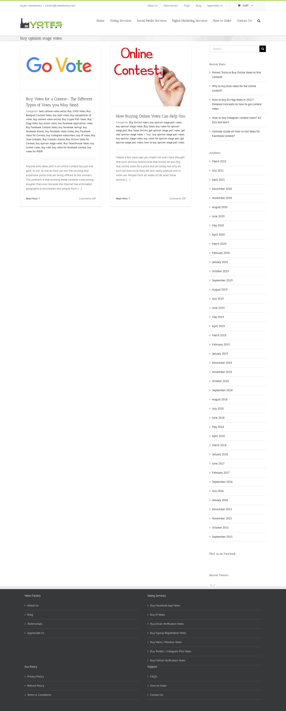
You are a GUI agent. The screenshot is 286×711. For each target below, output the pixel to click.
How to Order (158, 686)
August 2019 (219, 289)
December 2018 (222, 363)
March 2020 (219, 244)
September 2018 (222, 390)
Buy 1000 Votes (76, 111)
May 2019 (218, 317)
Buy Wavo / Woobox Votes (166, 642)
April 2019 (218, 326)
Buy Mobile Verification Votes (167, 660)
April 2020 (218, 234)
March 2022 (219, 161)
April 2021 (218, 180)
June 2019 (218, 308)
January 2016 (220, 500)
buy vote (46, 147)
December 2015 (222, 509)
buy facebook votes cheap (59, 131)
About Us (32, 605)
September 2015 (222, 537)
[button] (258, 20)
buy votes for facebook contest (69, 147)
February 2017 (221, 473)
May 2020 (218, 225)
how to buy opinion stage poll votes (164, 142)
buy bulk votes (61, 115)
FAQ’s (153, 676)
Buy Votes (149, 126)
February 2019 (221, 344)
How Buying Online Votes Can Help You (150, 116)
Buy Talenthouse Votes (76, 143)
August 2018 (219, 399)
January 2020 (220, 262)
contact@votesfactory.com (60, 5)
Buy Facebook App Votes (165, 605)
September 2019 (222, 280)
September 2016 (222, 482)
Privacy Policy (35, 676)
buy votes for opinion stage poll (161, 138)
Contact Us (156, 695)
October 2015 (220, 527)
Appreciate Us (35, 633)
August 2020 (219, 207)
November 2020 (222, 198)
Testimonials (34, 624)
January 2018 (220, 454)
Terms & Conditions (39, 695)
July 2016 (218, 491)
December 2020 (222, 189)
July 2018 (218, 408)
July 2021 (218, 170)
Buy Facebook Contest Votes (41, 127)
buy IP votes (83, 135)
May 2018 (218, 427)
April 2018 (218, 436)
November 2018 (222, 372)
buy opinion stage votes (49, 143)
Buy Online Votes (139, 122)
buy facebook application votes (75, 123)
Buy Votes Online (138, 130)
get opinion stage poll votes (164, 130)
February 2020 (221, 253)
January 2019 (220, 354)
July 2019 (218, 299)
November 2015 (222, 518)
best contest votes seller (52, 111)
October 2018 (220, 381)
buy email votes (48, 123)
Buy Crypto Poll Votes (74, 119)
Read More (32, 198)
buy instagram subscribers (60, 135)
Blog (30, 615)
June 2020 (218, 216)
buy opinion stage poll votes (165, 122)
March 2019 (219, 335)
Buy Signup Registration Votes (168, 633)
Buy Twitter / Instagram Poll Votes (170, 651)
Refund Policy (35, 686)
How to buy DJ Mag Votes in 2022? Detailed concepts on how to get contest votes (236, 104)
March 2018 (219, 445)
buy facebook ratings (70, 127)
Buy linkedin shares (53, 139)
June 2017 (218, 463)
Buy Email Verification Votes (167, 624)
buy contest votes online (47, 119)
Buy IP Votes (157, 615)
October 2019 (220, 271)
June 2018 (218, 418)
